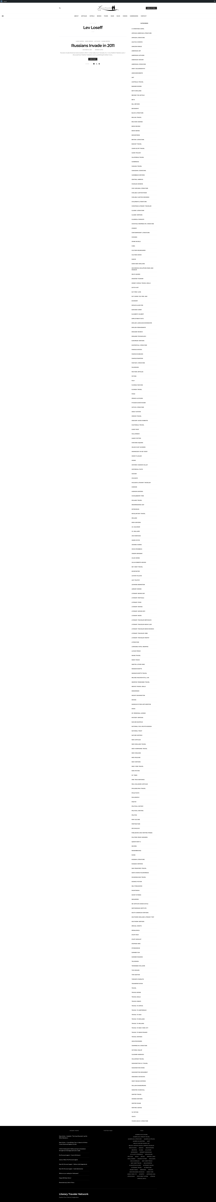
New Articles (136, 739)
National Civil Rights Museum (142, 726)
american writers (139, 1141)
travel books (136, 992)
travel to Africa (137, 1005)
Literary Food (136, 602)
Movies (134, 699)
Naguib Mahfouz (137, 722)
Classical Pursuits (138, 219)
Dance (134, 259)
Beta (133, 99)
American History (138, 59)
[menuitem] (1, 1)
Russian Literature (138, 859)
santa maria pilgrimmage (140, 872)
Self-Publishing (137, 886)
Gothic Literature (138, 407)
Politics (134, 815)
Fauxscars (135, 367)
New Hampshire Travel (139, 748)
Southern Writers (138, 921)
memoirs (143, 1169)
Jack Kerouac (136, 535)
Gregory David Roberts (140, 420)
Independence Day (138, 504)
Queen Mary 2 (136, 841)
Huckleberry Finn (138, 495)
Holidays (135, 478)
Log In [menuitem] (5, 1)
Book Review (136, 126)
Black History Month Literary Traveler (141, 1145)
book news (133, 1147)
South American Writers (140, 912)
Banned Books (136, 86)
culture (148, 1150)
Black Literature (137, 113)
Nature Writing (137, 735)
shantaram (135, 890)
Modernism (135, 691)
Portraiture (136, 824)
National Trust (137, 731)
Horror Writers (137, 491)
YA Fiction (135, 1112)
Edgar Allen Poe (137, 305)
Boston (134, 1150)
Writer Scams (136, 1103)
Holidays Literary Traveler (141, 482)
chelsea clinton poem (139, 192)
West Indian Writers (139, 1081)
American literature (139, 64)
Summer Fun (136, 952)
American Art (136, 50)
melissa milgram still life (140, 677)
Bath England (136, 90)
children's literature (139, 201)
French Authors (137, 398)
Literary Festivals (138, 597)
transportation (137, 983)
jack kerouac (135, 1161)
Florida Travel (137, 389)
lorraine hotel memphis (140, 646)
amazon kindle (137, 46)
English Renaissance (139, 327)
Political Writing (137, 810)
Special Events (137, 926)
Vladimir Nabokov (138, 1054)
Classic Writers (80, 41)
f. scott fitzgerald (137, 1154)
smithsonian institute (139, 908)
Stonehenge (136, 948)
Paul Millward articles (140, 784)
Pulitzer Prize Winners (139, 837)
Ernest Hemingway (146, 1152)
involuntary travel (138, 513)
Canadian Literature (139, 170)
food (143, 1156)
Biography (135, 108)
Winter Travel (137, 1094)
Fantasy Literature (138, 363)
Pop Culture (136, 819)
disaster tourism (137, 278)
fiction (130, 1156)
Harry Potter (136, 438)
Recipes (134, 846)
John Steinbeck (137, 549)
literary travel (137, 1167)
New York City (132, 1174)
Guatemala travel (138, 425)
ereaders (134, 1152)
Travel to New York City (140, 1028)
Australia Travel (137, 82)
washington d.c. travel (140, 1063)
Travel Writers (137, 1036)
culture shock (137, 254)
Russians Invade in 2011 (92, 45)
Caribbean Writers (138, 175)
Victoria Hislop (137, 1050)
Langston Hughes (135, 1165)
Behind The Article (138, 95)
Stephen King (136, 943)
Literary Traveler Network (73, 1194)
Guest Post (135, 429)
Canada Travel (137, 166)
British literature (138, 139)
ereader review (137, 331)
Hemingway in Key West (139, 451)
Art (133, 77)
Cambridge (135, 161)
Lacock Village (137, 575)
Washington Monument (140, 1072)
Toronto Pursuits (138, 979)
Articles (84, 16)
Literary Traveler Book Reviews (143, 629)
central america (137, 179)
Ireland (134, 518)
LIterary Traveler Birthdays (141, 620)
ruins (133, 855)
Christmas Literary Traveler (141, 206)
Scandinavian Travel (139, 877)
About (76, 16)
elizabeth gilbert (138, 314)
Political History (137, 806)
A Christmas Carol (138, 28)
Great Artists (136, 411)
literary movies (149, 1165)
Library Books (136, 589)
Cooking (134, 237)
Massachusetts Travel (139, 673)
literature (148, 1167)
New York (150, 1172)
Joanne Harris (137, 544)
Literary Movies (137, 606)
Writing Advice (137, 1107)
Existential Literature (139, 345)
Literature (135, 642)
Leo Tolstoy (97, 41)
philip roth (135, 793)
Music (133, 708)
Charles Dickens (137, 184)
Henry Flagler (137, 456)
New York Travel (137, 766)
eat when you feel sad (139, 296)
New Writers (136, 761)
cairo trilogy (136, 152)
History (134, 473)
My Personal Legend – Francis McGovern (69, 1155)
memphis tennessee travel (141, 682)
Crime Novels (136, 241)
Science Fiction (137, 881)
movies (151, 1169)
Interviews (135, 509)
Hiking (134, 460)
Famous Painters (137, 358)
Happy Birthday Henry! (65, 1178)
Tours (106, 16)
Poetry (134, 801)
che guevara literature (140, 188)
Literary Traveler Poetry (140, 637)
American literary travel (142, 1136)
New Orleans (136, 753)
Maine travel (136, 655)
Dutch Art (135, 287)
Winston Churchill (138, 1090)
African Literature (138, 37)
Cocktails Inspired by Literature (143, 223)
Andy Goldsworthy (138, 68)
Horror (134, 487)
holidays (152, 1158)
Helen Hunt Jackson (139, 447)
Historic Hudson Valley (140, 465)
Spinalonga (136, 930)
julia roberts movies (139, 562)
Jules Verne (136, 558)
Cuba (133, 246)
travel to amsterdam (139, 1010)
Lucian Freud (136, 651)
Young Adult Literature (140, 1121)
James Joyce (136, 540)
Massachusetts (137, 668)
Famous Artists (137, 349)
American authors (142, 1134)
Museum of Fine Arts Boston (141, 704)
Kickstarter (136, 571)
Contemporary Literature (141, 232)
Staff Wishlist (136, 939)
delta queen (136, 274)
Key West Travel (137, 566)
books (141, 1147)
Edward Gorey (137, 309)
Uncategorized (137, 1041)
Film (133, 380)
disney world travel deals (141, 283)
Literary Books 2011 (138, 593)
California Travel (138, 157)
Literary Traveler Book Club (142, 624)
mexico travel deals (139, 686)
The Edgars (135, 970)
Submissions (134, 16)
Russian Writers (106, 41)
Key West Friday (147, 1161)
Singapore (135, 899)
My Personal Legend (139, 713)
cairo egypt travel (138, 148)
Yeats (133, 1116)
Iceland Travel (137, 500)
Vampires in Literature (139, 1045)
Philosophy (135, 797)
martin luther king (138, 664)
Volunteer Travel (138, 1059)
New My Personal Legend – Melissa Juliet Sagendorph (73, 1164)
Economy (135, 300)
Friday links (151, 1156)
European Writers (138, 340)
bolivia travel (136, 117)
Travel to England (138, 1019)
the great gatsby (143, 1176)
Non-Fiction (136, 770)
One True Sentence (138, 779)
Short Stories (136, 895)
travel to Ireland (138, 1023)
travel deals (136, 997)
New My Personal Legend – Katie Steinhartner (71, 1168)
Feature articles (137, 371)
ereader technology (139, 336)
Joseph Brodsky (89, 41)
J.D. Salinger (136, 527)
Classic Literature (138, 210)
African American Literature (142, 33)
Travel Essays (136, 1001)
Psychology (136, 828)
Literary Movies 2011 (138, 611)
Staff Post (135, 934)
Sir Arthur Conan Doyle (140, 903)
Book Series (136, 130)
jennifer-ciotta (99, 49)
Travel (134, 988)
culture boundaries (139, 250)
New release (136, 757)
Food (133, 394)
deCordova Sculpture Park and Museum (142, 268)
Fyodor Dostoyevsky (139, 402)
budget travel (137, 144)
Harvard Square (137, 442)
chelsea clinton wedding (140, 197)
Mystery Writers (137, 717)
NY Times (134, 775)
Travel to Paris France (139, 1032)
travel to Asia (136, 1014)
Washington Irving (138, 1067)
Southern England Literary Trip (143, 917)
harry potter (142, 1158)
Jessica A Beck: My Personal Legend (68, 1159)
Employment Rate (138, 318)
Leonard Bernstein (138, 584)
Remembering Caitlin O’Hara (66, 1182)
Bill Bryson (136, 104)
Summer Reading (137, 957)
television (131, 1176)
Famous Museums (137, 354)
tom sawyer (136, 974)
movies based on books (137, 1172)
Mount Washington (138, 695)
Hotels (92, 16)
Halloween (136, 433)
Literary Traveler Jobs (140, 633)
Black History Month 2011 (142, 1143)
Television (135, 961)
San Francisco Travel (139, 868)
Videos (125, 16)
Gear (112, 16)
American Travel (150, 1139)
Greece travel (136, 416)
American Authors (138, 55)
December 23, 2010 (87, 49)
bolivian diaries (137, 121)
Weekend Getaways (138, 1076)
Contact (143, 16)
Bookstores (136, 135)
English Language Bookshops (142, 323)
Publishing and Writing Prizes (142, 832)
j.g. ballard (136, 531)
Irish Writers (136, 522)
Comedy (134, 228)
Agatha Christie (137, 42)
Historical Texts (137, 469)
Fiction (134, 376)
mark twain (136, 660)
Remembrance (136, 850)
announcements (137, 73)
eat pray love (136, 292)
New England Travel (139, 744)
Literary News (137, 615)
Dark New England (138, 263)
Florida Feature (137, 385)
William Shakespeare (139, 1085)
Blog (118, 16)
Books (99, 16)
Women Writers (137, 1098)
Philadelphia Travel (139, 788)
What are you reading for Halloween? (69, 1173)
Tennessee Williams (138, 965)
